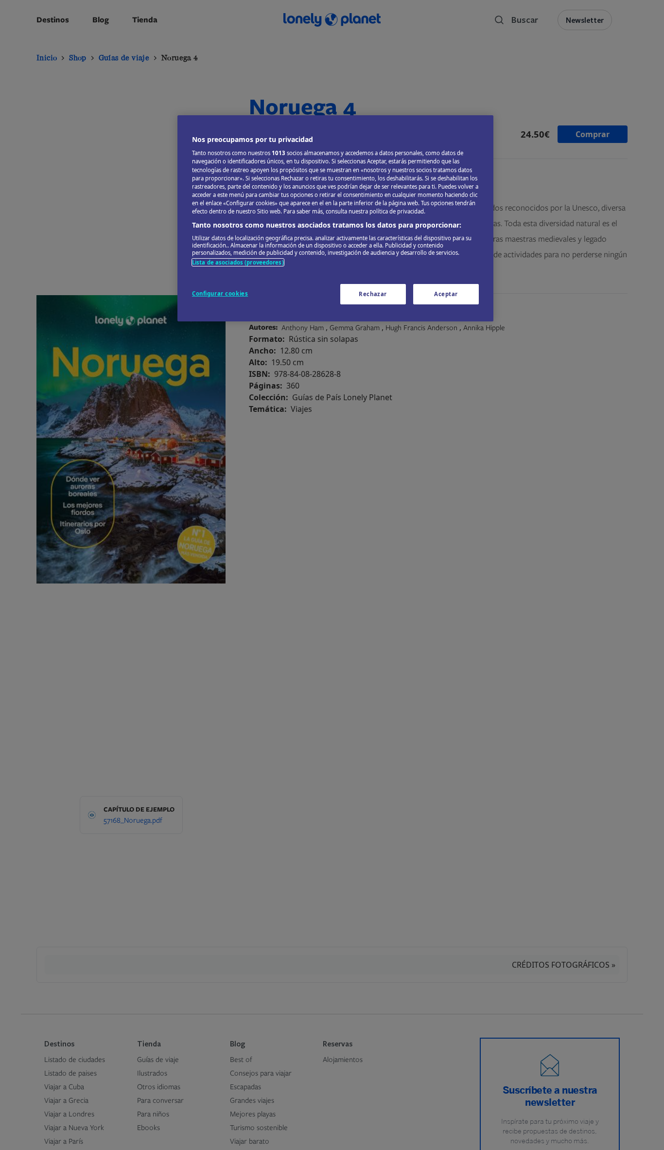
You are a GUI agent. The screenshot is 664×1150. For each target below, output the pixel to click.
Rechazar (373, 294)
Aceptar (446, 294)
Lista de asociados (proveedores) (238, 262)
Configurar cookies (220, 293)
